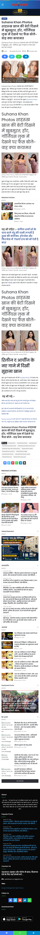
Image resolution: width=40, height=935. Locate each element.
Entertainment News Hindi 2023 (26, 446)
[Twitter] (12, 57)
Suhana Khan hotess (27, 448)
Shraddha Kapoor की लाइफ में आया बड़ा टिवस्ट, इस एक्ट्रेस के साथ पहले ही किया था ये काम (29, 518)
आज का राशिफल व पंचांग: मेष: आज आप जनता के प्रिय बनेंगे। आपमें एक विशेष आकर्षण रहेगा (26, 676)
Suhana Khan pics (7, 457)
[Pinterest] (12, 462)
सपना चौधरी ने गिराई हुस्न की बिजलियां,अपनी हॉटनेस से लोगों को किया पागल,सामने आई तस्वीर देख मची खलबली (10, 519)
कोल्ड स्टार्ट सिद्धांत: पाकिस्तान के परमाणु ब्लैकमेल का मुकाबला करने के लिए (26, 644)
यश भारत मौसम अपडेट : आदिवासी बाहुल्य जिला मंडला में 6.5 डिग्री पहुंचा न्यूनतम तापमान (25, 737)
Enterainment (11, 443)
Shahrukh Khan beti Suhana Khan (11, 448)
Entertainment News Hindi (9, 446)
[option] (20, 701)
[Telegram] (26, 57)
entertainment (33, 443)
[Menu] (3, 5)
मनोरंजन (4, 18)
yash (5, 51)
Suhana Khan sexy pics (20, 457)
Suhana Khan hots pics (8, 451)
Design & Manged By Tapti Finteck (12, 888)
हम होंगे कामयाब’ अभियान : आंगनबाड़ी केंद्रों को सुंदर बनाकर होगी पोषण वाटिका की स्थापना (24, 771)
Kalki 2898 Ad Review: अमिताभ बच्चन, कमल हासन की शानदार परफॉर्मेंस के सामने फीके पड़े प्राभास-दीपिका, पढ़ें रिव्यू (29, 492)
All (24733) (20, 781)
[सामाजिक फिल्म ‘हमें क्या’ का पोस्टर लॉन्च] (7, 206)
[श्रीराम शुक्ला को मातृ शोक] (7, 748)
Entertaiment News (22, 443)
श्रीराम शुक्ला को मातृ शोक (23, 745)
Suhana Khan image (21, 451)
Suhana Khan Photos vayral (22, 454)
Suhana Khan (32, 99)
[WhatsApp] (19, 57)
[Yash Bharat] (20, 4)
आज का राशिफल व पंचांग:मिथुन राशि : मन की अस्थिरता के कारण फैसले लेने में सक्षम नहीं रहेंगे (25, 654)
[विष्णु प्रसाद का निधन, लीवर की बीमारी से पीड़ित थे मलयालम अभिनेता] (7, 216)
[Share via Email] (24, 462)
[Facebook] (5, 57)
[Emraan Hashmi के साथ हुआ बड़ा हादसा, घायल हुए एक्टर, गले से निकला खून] (10, 481)
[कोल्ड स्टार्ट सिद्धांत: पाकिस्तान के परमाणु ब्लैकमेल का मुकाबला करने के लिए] (7, 645)
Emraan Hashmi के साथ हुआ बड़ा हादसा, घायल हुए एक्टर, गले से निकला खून (10, 489)
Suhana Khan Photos (7, 454)
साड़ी (9, 283)
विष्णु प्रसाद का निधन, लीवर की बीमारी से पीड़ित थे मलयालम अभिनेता (24, 216)
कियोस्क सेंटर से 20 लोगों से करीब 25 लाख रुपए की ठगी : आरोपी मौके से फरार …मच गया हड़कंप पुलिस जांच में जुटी (26, 726)
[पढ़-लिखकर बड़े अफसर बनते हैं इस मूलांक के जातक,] (7, 636)
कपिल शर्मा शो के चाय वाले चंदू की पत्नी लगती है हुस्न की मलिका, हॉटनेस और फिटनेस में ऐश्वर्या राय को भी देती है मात (20, 236)
